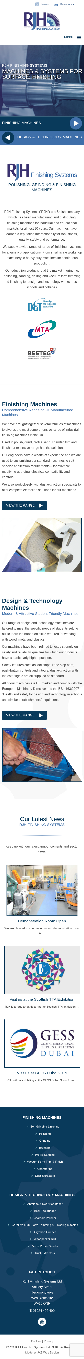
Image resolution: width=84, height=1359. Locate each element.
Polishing (45, 1133)
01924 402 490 (44, 1311)
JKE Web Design (48, 1352)
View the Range (20, 505)
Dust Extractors (45, 1175)
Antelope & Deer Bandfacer (45, 1203)
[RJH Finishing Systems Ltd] (42, 29)
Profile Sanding (45, 1154)
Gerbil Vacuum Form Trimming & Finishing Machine (45, 1224)
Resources (66, 4)
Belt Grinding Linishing (44, 1126)
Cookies (36, 1341)
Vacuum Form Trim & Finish (45, 1161)
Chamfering (44, 1168)
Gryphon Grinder (45, 1232)
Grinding (44, 1140)
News (44, 4)
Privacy (48, 1341)
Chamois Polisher (45, 1218)
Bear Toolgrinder (45, 1210)
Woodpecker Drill (45, 1239)
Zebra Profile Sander (44, 1246)
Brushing (45, 1147)
